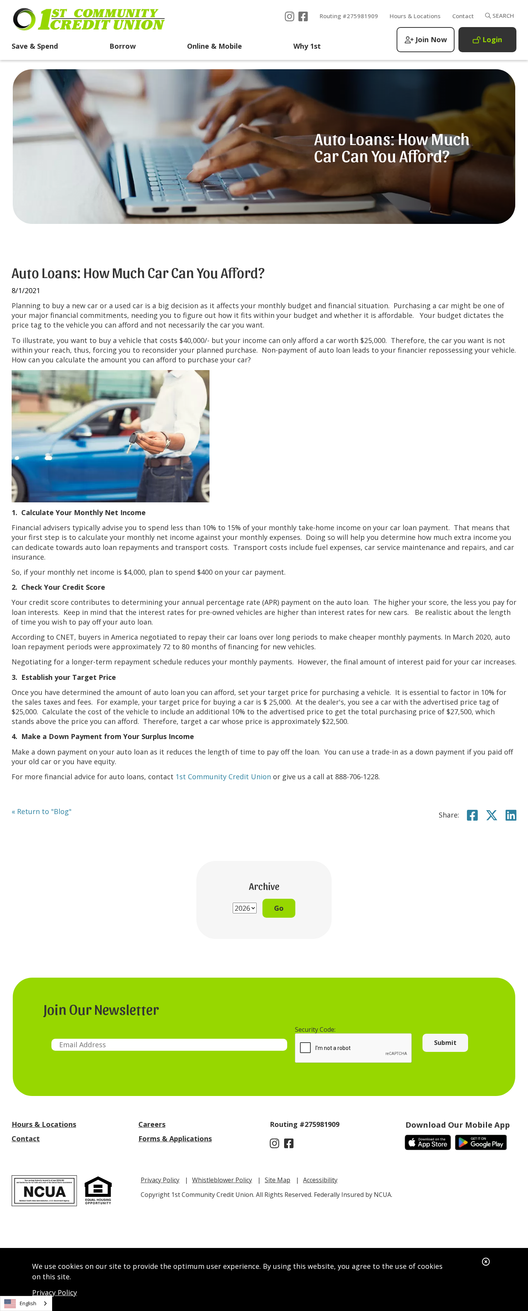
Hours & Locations (415, 16)
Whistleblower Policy (222, 1180)
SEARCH (502, 15)
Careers (151, 1124)
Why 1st (307, 46)
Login (492, 39)
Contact (463, 16)
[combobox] (26, 1303)
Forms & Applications (175, 1138)
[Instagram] (290, 15)
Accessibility (320, 1180)
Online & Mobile (214, 46)
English (28, 1303)
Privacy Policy (54, 1292)
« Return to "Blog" (42, 811)
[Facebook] (303, 15)
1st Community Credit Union (223, 776)
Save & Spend (35, 46)
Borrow (122, 46)
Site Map (277, 1180)
